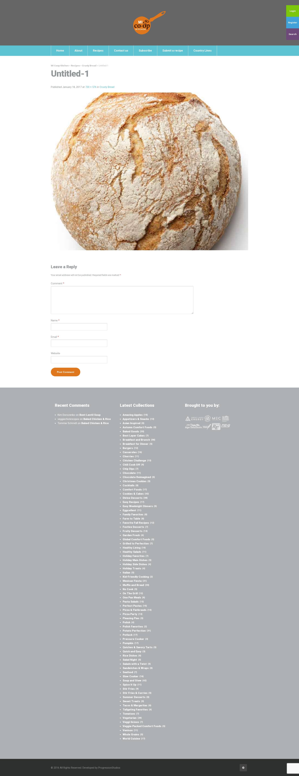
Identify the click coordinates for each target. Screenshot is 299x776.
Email (55, 336)
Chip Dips (130, 468)
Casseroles (132, 452)
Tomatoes (131, 713)
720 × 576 (90, 87)
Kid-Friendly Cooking (138, 576)
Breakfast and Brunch (139, 439)
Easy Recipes (133, 502)
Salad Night (132, 659)
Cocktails (130, 485)
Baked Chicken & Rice (97, 419)
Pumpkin (131, 643)
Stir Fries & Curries (137, 693)
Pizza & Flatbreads (137, 610)
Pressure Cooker (135, 639)
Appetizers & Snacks (138, 419)
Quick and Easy (134, 651)
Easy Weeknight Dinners (140, 506)
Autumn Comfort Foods (139, 427)
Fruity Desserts (135, 531)
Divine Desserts (135, 497)
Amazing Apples (135, 414)
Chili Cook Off (133, 464)
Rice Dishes (132, 655)
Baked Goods (133, 431)
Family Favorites (135, 514)
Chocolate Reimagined (139, 477)
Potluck (130, 634)
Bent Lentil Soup (90, 414)
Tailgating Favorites (137, 709)
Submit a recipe (172, 50)
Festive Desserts (135, 527)
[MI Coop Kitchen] (149, 22)
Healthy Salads (134, 551)
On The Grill (133, 593)
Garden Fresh (133, 535)
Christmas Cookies (136, 481)
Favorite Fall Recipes (138, 522)
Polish (128, 622)
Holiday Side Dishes (137, 564)
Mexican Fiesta (135, 580)
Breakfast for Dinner (137, 444)
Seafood (130, 672)
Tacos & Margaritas (137, 705)
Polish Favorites (135, 626)
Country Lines (202, 50)
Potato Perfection (137, 630)
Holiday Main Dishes (137, 560)
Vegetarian (132, 717)
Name (55, 320)
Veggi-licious (133, 722)
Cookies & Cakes (136, 493)
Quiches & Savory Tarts (139, 647)
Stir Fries (131, 688)
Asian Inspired (133, 423)
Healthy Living (134, 547)
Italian (128, 572)
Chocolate (132, 473)
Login (293, 11)
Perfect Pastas (135, 605)
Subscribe (145, 50)
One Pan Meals (134, 597)
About (78, 50)
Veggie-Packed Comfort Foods (144, 726)
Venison (130, 730)
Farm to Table (133, 518)
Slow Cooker (133, 676)
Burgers (130, 448)
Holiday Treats (134, 568)
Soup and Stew (135, 680)
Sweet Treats (133, 701)
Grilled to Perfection (138, 543)
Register (292, 22)
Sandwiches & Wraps (138, 668)
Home (60, 50)
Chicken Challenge (137, 460)
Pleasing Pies (133, 618)
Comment (57, 283)
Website (55, 353)
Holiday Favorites (135, 556)
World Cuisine (134, 738)
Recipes (98, 50)
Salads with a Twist (137, 663)
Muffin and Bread (136, 585)
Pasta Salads (133, 601)
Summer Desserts (136, 697)
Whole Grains (133, 734)
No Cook (130, 589)
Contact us (121, 50)
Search (293, 34)
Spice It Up (132, 684)
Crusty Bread (107, 87)
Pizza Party (132, 614)
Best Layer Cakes (136, 435)
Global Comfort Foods (138, 539)
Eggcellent (132, 510)
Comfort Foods (135, 489)
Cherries (131, 456)
